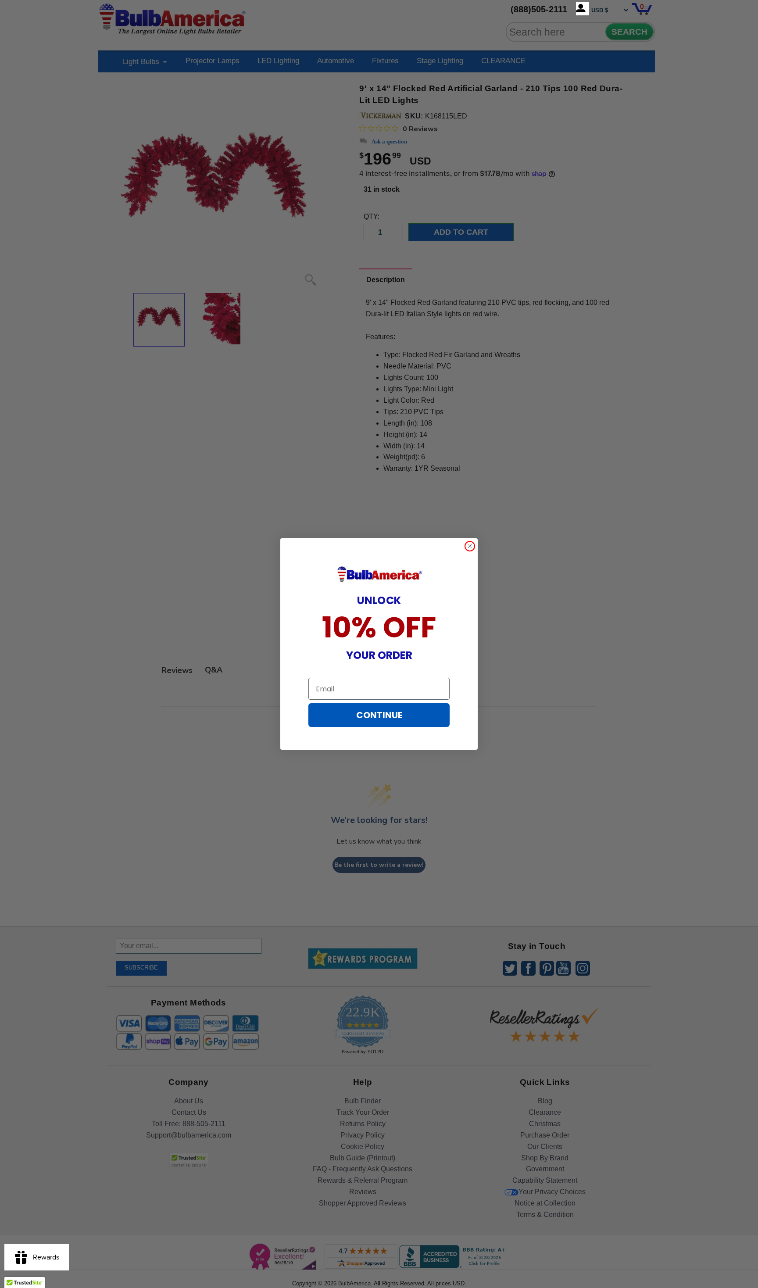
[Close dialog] (469, 546)
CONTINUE (379, 715)
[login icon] (582, 8)
